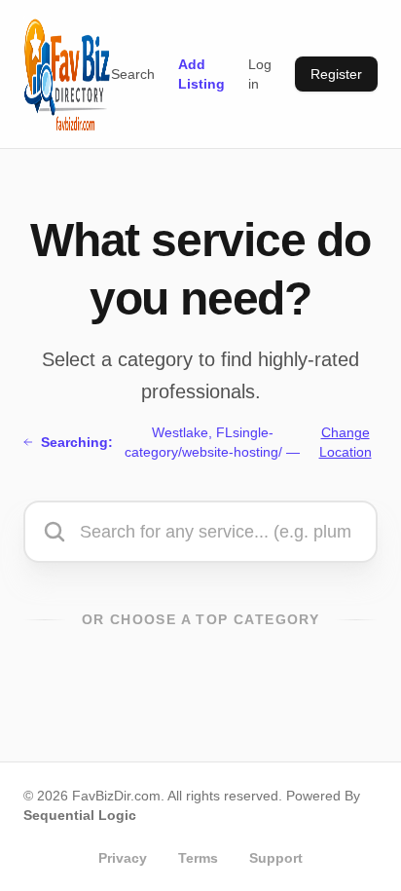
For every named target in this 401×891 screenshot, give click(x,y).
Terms (198, 858)
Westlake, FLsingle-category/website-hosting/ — (206, 442)
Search (133, 74)
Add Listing (201, 74)
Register (336, 74)
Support (276, 858)
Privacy (122, 858)
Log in (260, 74)
